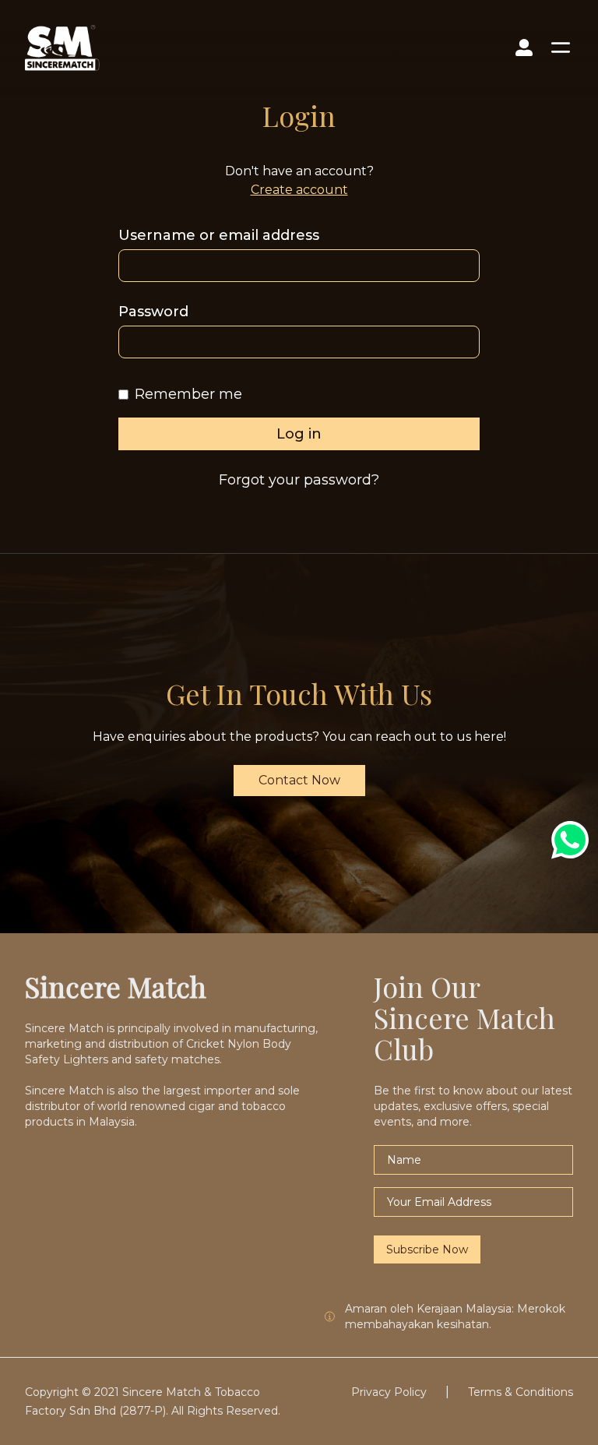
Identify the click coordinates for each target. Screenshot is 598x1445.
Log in (299, 433)
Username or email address (218, 235)
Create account (299, 189)
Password (153, 311)
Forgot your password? (299, 479)
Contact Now (299, 780)
